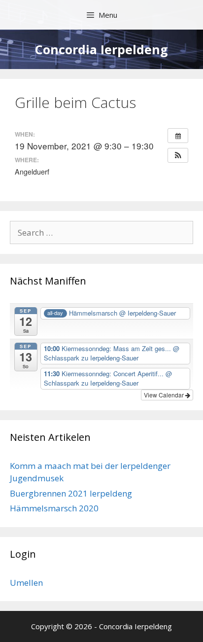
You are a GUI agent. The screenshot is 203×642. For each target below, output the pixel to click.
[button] (178, 155)
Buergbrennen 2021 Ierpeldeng (71, 493)
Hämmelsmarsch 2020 (54, 508)
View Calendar (164, 395)
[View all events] (178, 135)
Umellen (26, 582)
